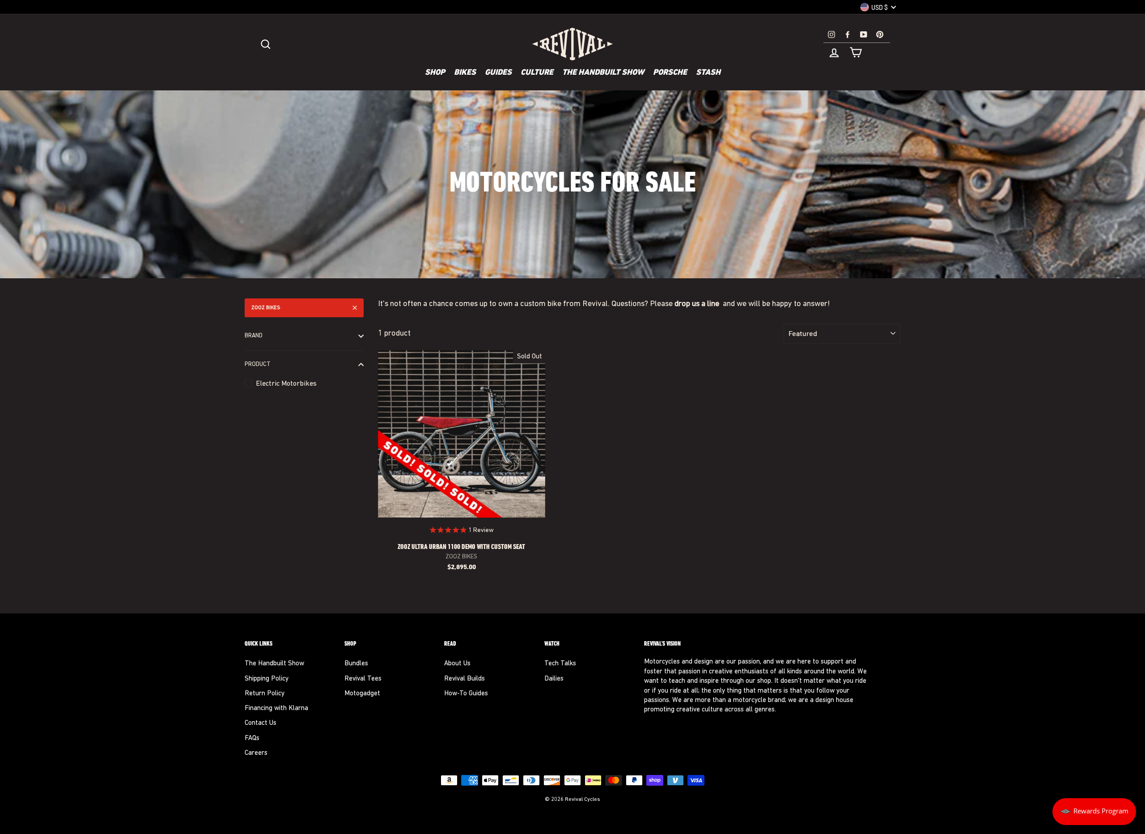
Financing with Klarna (276, 708)
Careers (256, 753)
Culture (537, 73)
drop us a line (697, 304)
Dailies (554, 679)
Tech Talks (560, 663)
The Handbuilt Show (603, 73)
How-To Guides (466, 693)
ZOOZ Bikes (265, 308)
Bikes (465, 73)
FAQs (252, 738)
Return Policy (264, 693)
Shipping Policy (266, 679)
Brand (254, 336)
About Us (457, 663)
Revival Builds (464, 679)
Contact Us (260, 723)
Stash (708, 73)
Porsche (670, 73)
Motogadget (362, 693)
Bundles (356, 663)
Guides (498, 73)
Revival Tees (363, 679)
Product (258, 364)
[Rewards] (1094, 811)
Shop (435, 73)
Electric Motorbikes (286, 383)
